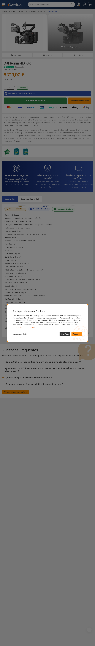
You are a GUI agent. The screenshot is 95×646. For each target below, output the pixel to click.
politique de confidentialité (23, 327)
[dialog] (47, 323)
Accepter (77, 334)
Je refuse (65, 334)
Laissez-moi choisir (20, 334)
